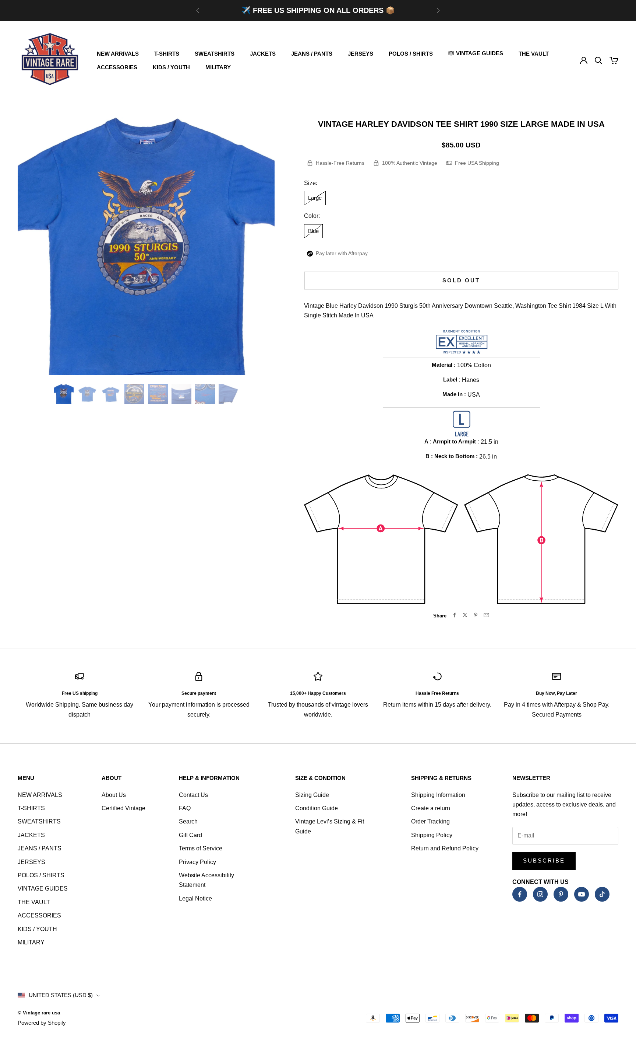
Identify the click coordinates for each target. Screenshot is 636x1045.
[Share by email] (486, 615)
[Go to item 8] (228, 394)
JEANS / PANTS (311, 53)
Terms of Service (200, 848)
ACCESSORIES (117, 67)
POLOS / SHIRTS (411, 53)
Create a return (430, 808)
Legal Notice (195, 898)
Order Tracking (430, 821)
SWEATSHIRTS (214, 53)
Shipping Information (438, 795)
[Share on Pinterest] (475, 615)
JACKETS (263, 53)
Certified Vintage (123, 808)
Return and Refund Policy (444, 848)
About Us (114, 795)
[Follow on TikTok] (602, 894)
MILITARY (218, 67)
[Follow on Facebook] (519, 894)
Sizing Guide (312, 795)
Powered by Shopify (42, 1023)
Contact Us (193, 795)
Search (188, 821)
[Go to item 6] (181, 394)
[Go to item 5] (158, 394)
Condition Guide (316, 808)
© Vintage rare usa (39, 1013)
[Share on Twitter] (465, 615)
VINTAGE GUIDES (43, 888)
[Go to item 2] (87, 394)
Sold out (461, 280)
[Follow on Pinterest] (561, 894)
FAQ (185, 808)
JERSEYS (360, 53)
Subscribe (544, 860)
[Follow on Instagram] (540, 894)
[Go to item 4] (134, 394)
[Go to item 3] (110, 394)
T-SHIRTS (166, 53)
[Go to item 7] (205, 394)
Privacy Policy (197, 862)
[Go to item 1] (63, 394)
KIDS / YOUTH (171, 67)
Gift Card (190, 835)
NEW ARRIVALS (118, 53)
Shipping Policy (431, 835)
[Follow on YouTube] (581, 894)
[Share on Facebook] (454, 615)
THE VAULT (534, 53)
